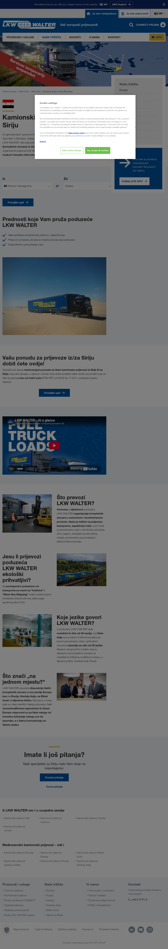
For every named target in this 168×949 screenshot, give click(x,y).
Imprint (43, 141)
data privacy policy (77, 133)
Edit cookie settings (71, 150)
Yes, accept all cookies (97, 150)
